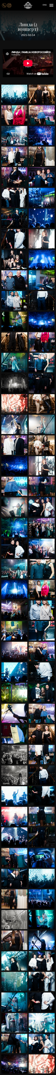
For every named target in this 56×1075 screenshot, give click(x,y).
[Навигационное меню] (51, 5)
